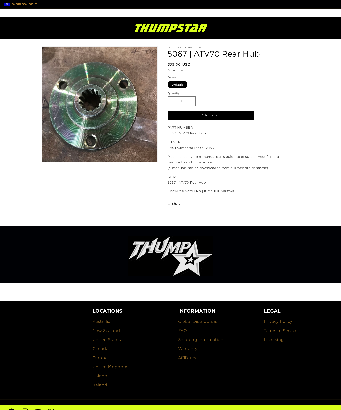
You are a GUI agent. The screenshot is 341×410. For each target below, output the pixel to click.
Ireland (100, 385)
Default (177, 84)
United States (107, 339)
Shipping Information (201, 339)
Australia (102, 321)
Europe (100, 357)
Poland (100, 376)
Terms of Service (281, 330)
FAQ (182, 330)
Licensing (274, 339)
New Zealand (106, 330)
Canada (101, 348)
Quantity (174, 93)
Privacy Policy (278, 321)
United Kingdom (110, 366)
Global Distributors (197, 321)
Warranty (187, 348)
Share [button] (176, 203)
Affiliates (187, 357)
